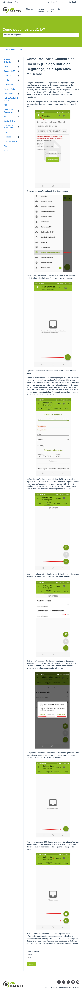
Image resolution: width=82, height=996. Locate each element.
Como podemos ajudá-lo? (24, 29)
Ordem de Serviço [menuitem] (10, 141)
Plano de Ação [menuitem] (9, 89)
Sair (59, 9)
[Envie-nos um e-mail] (77, 982)
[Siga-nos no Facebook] (59, 982)
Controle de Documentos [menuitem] (9, 111)
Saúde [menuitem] (6, 150)
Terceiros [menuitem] (7, 137)
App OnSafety (50, 10)
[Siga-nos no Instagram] (68, 982)
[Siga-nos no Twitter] (63, 982)
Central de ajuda (9, 50)
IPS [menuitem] (5, 116)
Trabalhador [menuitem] (8, 85)
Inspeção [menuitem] (7, 76)
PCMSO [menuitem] (6, 132)
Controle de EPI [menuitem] (9, 71)
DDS (20, 50)
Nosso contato (73, 10)
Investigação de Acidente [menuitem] (8, 126)
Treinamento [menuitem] (9, 94)
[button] (18, 60)
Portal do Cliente (73, 2)
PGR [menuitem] (5, 105)
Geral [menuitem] (6, 67)
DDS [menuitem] (5, 146)
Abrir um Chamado (55, 2)
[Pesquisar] (77, 35)
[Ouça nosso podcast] (73, 982)
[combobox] (39, 35)
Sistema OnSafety (40, 10)
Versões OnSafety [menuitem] (7, 61)
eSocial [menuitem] (6, 80)
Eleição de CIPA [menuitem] (9, 121)
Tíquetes (29, 9)
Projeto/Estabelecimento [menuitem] (11, 99)
